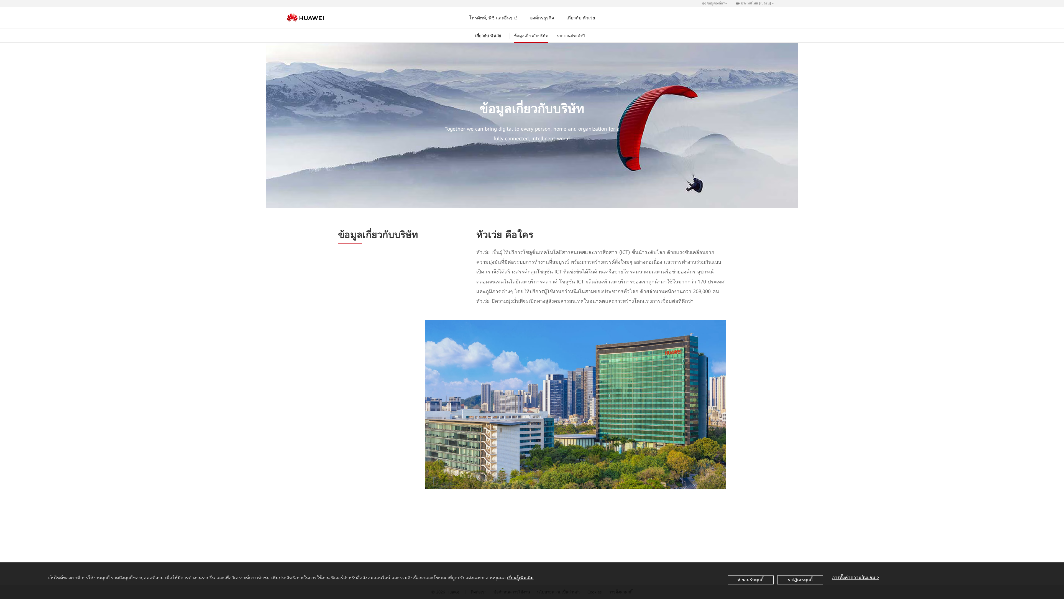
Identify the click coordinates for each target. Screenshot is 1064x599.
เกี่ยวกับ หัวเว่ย (580, 18)
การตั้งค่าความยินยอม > (855, 577)
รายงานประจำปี (571, 35)
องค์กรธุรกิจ (542, 18)
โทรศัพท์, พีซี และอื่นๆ (491, 18)
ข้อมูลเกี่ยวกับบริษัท (531, 35)
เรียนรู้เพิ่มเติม (520, 577)
